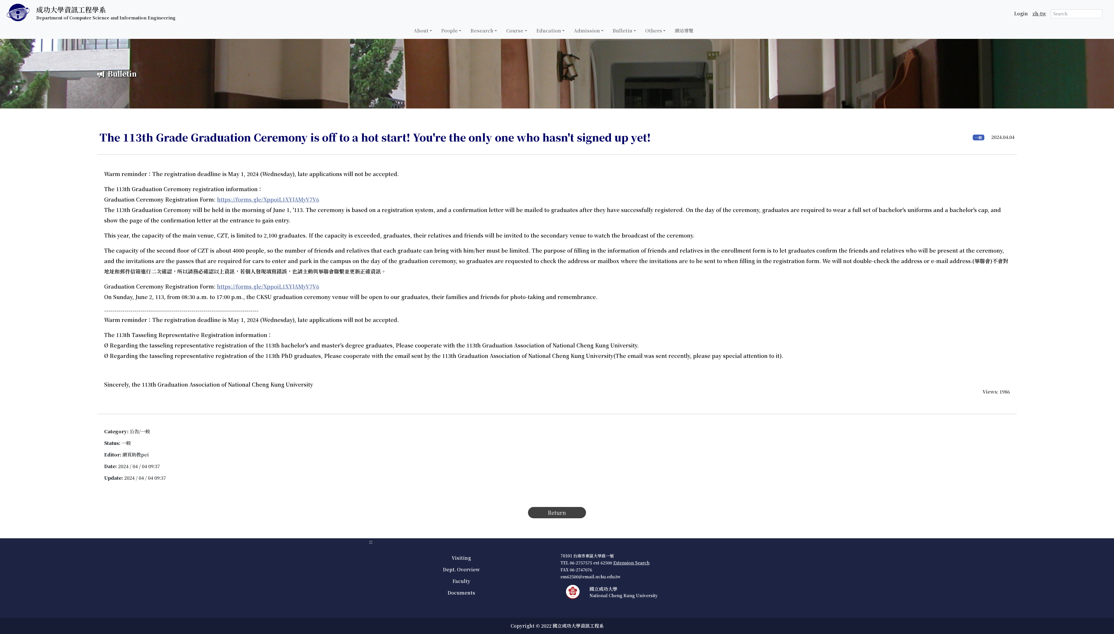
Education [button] (548, 30)
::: (1, 42)
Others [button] (653, 30)
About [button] (421, 30)
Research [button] (482, 30)
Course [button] (514, 30)
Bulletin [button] (622, 30)
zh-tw (1039, 13)
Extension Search (631, 563)
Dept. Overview (461, 569)
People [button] (449, 30)
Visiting (461, 558)
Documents (461, 592)
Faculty (461, 581)
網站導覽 (684, 30)
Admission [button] (587, 30)
